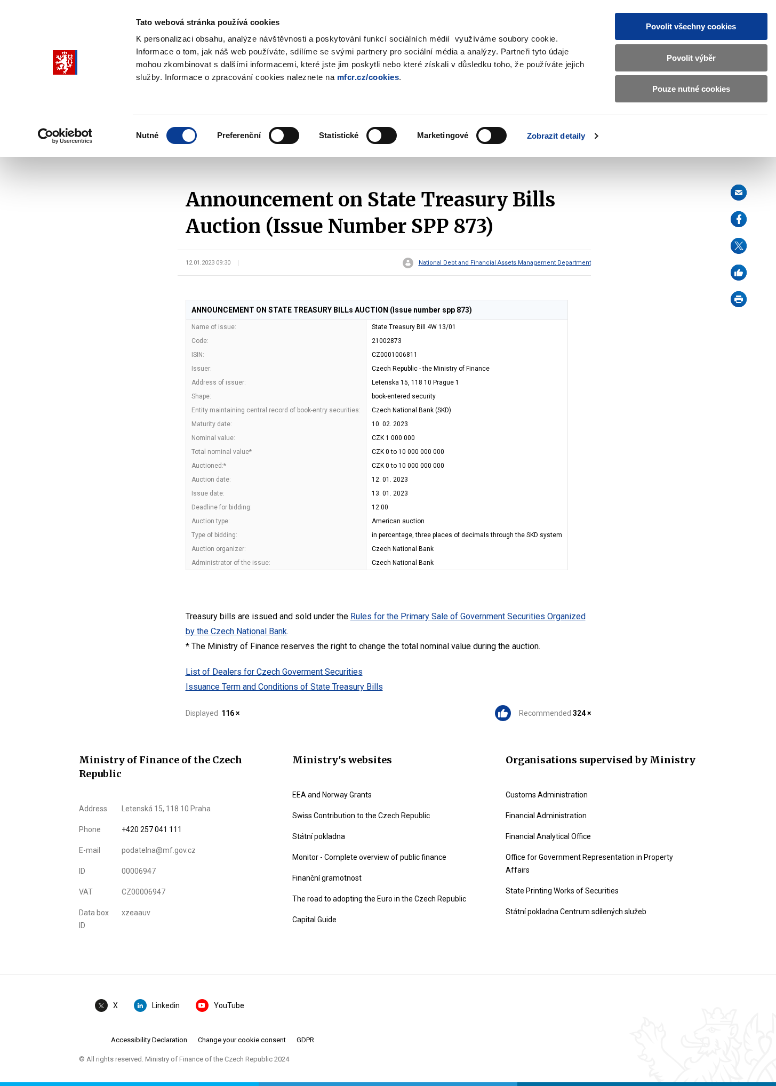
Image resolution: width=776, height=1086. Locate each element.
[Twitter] (739, 246)
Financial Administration (546, 815)
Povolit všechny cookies (691, 26)
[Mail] (739, 193)
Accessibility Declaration (149, 1040)
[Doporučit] (739, 273)
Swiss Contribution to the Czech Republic (361, 815)
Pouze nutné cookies (691, 88)
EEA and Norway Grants (332, 794)
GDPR (305, 1040)
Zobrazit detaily (556, 135)
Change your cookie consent (242, 1040)
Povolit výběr (691, 57)
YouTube (229, 1005)
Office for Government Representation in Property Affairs (589, 863)
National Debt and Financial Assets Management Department (505, 263)
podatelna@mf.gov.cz (159, 850)
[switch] (284, 135)
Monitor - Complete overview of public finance (369, 857)
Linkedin (166, 1005)
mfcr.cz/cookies (368, 77)
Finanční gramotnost (327, 878)
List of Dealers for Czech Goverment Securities (274, 672)
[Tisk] (739, 299)
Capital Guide (314, 919)
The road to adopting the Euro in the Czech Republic (379, 899)
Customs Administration (547, 794)
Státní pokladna (318, 836)
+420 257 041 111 (152, 829)
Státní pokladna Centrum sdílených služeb (576, 911)
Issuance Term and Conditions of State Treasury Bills (284, 687)
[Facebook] (739, 219)
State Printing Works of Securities (562, 891)
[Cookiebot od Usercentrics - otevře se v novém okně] (64, 136)
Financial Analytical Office (548, 836)
